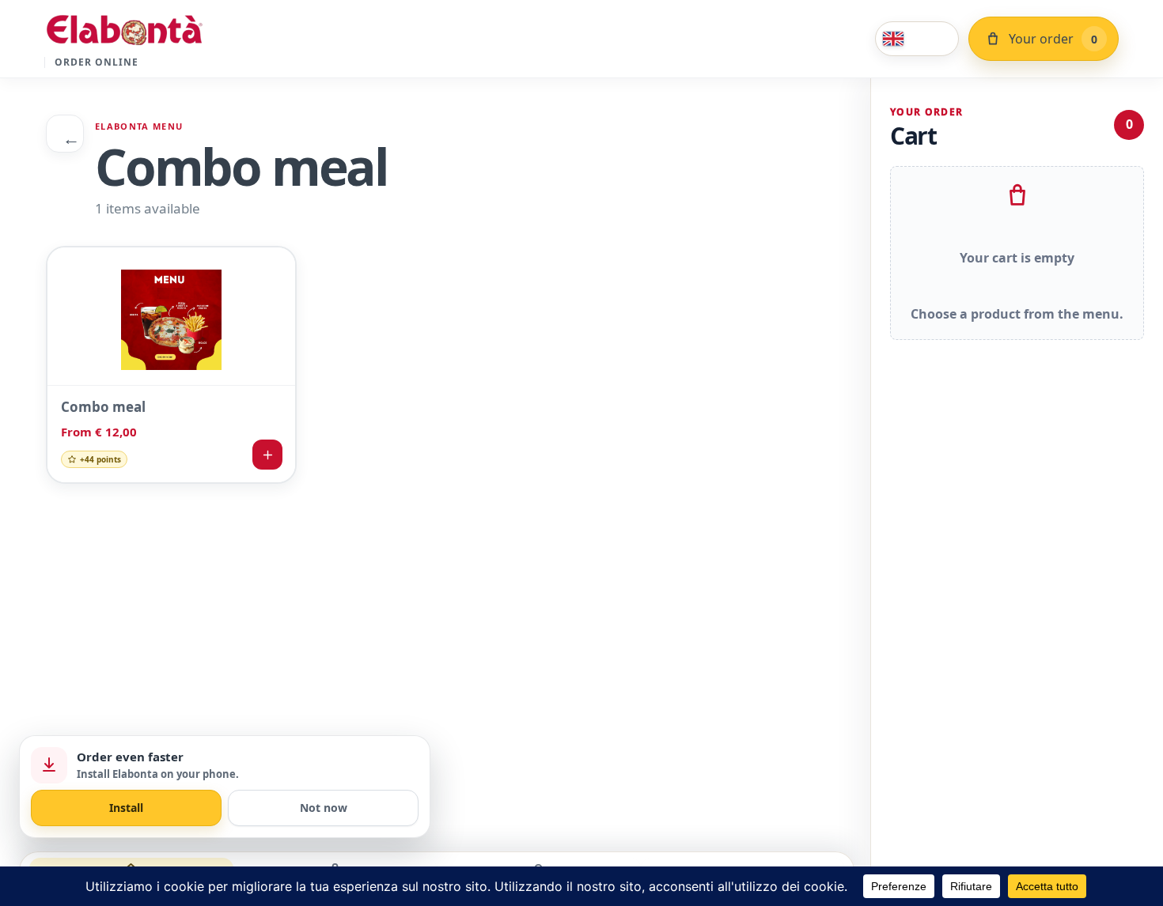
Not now (323, 807)
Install (126, 807)
